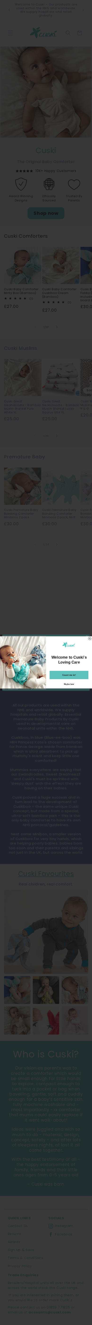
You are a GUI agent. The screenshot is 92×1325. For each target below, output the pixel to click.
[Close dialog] (89, 638)
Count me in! (69, 675)
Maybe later (69, 684)
